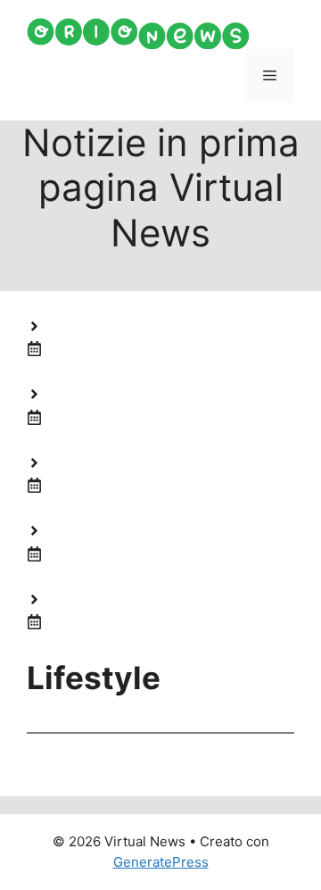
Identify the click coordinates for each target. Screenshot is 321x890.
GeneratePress (161, 861)
